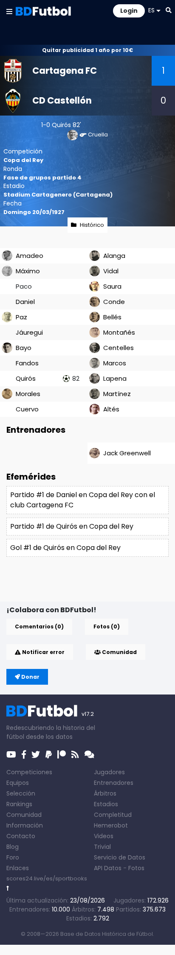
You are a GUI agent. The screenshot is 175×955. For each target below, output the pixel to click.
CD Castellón (62, 100)
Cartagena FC (64, 70)
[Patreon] (61, 755)
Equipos (17, 782)
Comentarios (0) (39, 626)
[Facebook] (24, 755)
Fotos (136, 868)
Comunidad (119, 652)
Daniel (25, 301)
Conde (114, 301)
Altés (111, 409)
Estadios (106, 804)
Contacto (20, 836)
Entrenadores (113, 782)
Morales (28, 393)
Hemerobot (111, 825)
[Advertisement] (90, 588)
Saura (112, 286)
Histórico (92, 225)
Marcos (114, 363)
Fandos (27, 363)
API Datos (107, 868)
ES (151, 10)
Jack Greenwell (127, 453)
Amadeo (29, 255)
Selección (20, 793)
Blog (12, 846)
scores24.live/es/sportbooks (46, 878)
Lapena (115, 378)
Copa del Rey (23, 160)
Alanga (114, 255)
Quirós (61, 125)
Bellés (112, 317)
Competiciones (29, 772)
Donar (30, 676)
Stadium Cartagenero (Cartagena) (58, 195)
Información (24, 825)
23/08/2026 (87, 900)
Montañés (119, 332)
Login (129, 10)
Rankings (19, 804)
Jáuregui (29, 332)
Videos (103, 836)
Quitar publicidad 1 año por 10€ (87, 50)
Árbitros (105, 793)
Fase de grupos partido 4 (42, 178)
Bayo (23, 347)
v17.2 (88, 714)
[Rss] (75, 755)
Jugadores (109, 772)
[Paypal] (48, 755)
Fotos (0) (106, 626)
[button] (9, 11)
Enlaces (17, 868)
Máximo (28, 270)
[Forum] (89, 755)
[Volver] (7, 888)
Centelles (118, 347)
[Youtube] (11, 755)
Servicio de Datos (119, 857)
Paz (21, 317)
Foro (12, 857)
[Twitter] (35, 755)
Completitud (113, 814)
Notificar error (43, 652)
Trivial (102, 846)
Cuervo (27, 409)
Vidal (111, 270)
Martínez (117, 393)
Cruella (98, 134)
